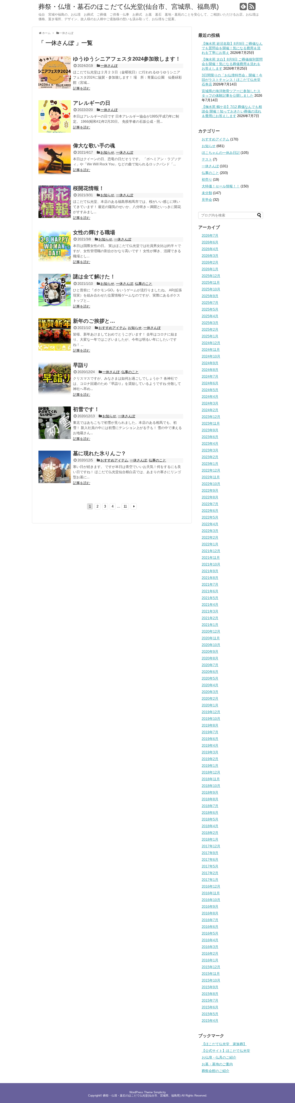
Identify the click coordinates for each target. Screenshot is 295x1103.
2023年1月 (210, 464)
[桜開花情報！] (54, 217)
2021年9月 (210, 571)
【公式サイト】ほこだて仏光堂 (226, 1051)
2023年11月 (211, 423)
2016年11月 (211, 893)
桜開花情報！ (88, 188)
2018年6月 (210, 812)
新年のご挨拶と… (94, 321)
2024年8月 (210, 370)
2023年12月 (211, 417)
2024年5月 (210, 390)
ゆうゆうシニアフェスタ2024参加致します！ (127, 59)
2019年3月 (210, 752)
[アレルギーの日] (54, 131)
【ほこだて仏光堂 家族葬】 (224, 1044)
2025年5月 (210, 309)
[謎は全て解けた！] (54, 305)
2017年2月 (210, 873)
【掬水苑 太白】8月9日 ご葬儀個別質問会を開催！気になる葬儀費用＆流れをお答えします (232, 64)
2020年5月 (210, 678)
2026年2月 (210, 262)
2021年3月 (210, 611)
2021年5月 (210, 598)
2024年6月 (210, 383)
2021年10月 (211, 564)
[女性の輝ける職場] (54, 261)
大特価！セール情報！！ (221, 186)
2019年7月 (210, 732)
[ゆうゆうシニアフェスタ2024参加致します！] (54, 87)
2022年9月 (210, 490)
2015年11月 (211, 974)
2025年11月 (211, 282)
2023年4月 (210, 443)
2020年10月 (211, 645)
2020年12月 (211, 631)
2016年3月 (210, 947)
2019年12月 (211, 712)
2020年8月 (210, 658)
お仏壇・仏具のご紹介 (219, 1057)
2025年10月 (211, 289)
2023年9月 (210, 430)
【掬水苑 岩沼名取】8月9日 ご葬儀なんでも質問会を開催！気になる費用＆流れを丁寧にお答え (232, 48)
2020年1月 (210, 705)
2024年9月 (210, 363)
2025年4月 (210, 316)
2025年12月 (211, 276)
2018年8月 (210, 799)
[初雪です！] (54, 438)
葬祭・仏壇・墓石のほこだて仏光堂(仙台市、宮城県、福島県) (128, 6)
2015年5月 (210, 1014)
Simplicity (160, 1092)
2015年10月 (211, 980)
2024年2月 (210, 410)
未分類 (207, 193)
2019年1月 (210, 766)
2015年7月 (210, 1000)
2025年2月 (210, 329)
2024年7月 (210, 376)
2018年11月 (211, 779)
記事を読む (81, 88)
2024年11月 (211, 350)
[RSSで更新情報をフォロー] (251, 8)
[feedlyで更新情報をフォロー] (243, 8)
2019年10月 (211, 719)
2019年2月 (210, 759)
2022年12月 (211, 470)
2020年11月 (211, 638)
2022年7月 (210, 504)
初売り (207, 179)
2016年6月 (210, 927)
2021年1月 (210, 625)
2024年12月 (211, 343)
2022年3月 (210, 531)
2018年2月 (210, 833)
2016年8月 (210, 913)
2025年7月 (210, 303)
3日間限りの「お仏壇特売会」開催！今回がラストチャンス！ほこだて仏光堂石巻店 (232, 79)
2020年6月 (210, 672)
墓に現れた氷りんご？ (99, 453)
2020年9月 (210, 651)
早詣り (81, 365)
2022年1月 (210, 544)
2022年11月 (211, 477)
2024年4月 (210, 396)
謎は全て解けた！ (94, 276)
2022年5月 (210, 517)
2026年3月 (210, 256)
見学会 (207, 200)
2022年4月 (210, 524)
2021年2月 (210, 618)
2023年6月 (210, 437)
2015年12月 (211, 967)
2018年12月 (211, 772)
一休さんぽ (109, 66)
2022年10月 (211, 484)
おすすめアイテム (112, 328)
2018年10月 (211, 786)
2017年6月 (210, 859)
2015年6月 (210, 1007)
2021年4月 (210, 604)
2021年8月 (210, 578)
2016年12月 (211, 886)
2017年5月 (210, 866)
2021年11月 (211, 558)
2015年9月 (210, 987)
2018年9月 (210, 792)
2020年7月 (210, 665)
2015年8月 (210, 994)
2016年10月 (211, 900)
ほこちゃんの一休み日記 (221, 153)
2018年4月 (210, 826)
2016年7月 (210, 920)
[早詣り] (54, 393)
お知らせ (107, 152)
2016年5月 (210, 933)
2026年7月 (210, 235)
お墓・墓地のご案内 (217, 1064)
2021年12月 (211, 551)
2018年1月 (210, 839)
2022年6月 (210, 511)
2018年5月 (210, 819)
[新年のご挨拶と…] (54, 349)
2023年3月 (210, 450)
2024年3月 (210, 403)
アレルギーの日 (91, 103)
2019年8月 (210, 725)
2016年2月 (210, 953)
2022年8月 (210, 497)
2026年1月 (210, 269)
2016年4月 (210, 940)
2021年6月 (210, 591)
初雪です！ (86, 409)
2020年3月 (210, 692)
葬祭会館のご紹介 (215, 1071)
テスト (207, 159)
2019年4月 (210, 745)
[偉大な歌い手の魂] (54, 174)
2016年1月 (210, 960)
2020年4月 (210, 685)
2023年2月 (210, 457)
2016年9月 (210, 906)
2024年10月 (211, 356)
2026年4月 (210, 249)
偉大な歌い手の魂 (94, 145)
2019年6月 (210, 739)
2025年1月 (210, 336)
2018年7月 (210, 806)
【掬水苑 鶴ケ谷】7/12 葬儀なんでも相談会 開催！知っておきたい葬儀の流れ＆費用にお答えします (232, 111)
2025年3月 (210, 323)
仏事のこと (143, 283)
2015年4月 (210, 1020)
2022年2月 (210, 537)
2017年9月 (210, 853)
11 (125, 506)
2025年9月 (210, 296)
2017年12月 (211, 846)
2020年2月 (210, 698)
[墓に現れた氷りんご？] (54, 482)
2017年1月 (210, 880)
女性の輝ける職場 (94, 232)
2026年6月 (210, 242)
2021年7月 (210, 584)
